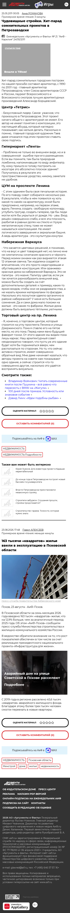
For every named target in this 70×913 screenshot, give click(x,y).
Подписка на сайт (16, 803)
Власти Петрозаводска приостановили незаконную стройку (36, 491)
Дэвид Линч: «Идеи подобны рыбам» (33, 398)
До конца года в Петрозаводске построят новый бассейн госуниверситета (40, 480)
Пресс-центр (47, 789)
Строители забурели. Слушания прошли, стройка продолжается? (37, 501)
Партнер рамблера (30, 897)
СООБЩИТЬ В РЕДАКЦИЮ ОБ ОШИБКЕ (27, 807)
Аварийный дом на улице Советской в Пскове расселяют (32, 676)
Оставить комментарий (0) (35, 423)
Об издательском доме (19, 789)
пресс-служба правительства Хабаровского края (31, 600)
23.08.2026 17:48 (11, 529)
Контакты (38, 803)
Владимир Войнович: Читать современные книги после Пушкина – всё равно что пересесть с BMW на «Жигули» (36, 385)
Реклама (9, 793)
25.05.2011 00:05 (10, 13)
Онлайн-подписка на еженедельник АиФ (32, 798)
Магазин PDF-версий (31, 793)
